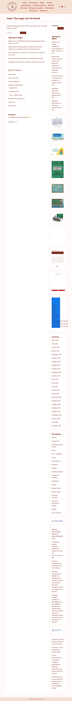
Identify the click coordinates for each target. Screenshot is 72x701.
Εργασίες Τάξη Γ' (56, 492)
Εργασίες (50, 5)
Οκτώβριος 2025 (56, 369)
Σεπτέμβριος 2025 (56, 372)
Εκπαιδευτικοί (13, 91)
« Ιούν (57, 267)
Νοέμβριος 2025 (56, 365)
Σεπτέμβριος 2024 (56, 415)
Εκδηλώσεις (55, 465)
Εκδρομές (10, 106)
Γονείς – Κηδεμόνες (14, 95)
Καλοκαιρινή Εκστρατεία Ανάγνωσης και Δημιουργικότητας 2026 (25, 58)
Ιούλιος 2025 (55, 379)
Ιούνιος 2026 (55, 340)
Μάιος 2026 (55, 344)
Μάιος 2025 (55, 387)
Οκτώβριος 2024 (56, 411)
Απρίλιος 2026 (55, 347)
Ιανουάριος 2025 (56, 401)
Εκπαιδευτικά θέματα (39, 5)
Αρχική (25, 3)
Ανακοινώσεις (33, 11)
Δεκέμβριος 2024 (56, 404)
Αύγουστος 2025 (56, 376)
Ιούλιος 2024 (55, 422)
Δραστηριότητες (26, 5)
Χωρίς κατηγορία (12, 81)
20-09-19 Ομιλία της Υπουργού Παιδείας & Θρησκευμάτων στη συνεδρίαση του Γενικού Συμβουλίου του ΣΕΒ (57, 682)
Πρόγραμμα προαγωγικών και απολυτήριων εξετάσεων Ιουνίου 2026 (26, 62)
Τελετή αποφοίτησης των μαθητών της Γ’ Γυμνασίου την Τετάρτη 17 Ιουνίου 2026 (57, 80)
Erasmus (49, 3)
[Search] (64, 6)
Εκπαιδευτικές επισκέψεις (15, 99)
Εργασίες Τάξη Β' (56, 488)
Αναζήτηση (55, 26)
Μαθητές (11, 88)
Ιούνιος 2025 (55, 383)
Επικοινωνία (43, 11)
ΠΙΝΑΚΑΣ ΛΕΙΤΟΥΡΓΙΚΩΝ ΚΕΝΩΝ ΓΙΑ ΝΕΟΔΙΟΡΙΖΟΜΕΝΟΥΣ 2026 (57, 534)
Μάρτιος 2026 (55, 351)
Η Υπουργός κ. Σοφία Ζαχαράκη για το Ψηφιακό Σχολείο (57, 649)
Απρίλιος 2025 (55, 390)
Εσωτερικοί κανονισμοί (55, 496)
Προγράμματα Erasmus (57, 140)
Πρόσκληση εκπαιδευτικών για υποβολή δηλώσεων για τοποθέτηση (57, 564)
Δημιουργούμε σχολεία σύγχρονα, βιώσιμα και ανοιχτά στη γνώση (58, 641)
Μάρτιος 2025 (55, 394)
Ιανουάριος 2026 (56, 358)
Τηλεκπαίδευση (49, 8)
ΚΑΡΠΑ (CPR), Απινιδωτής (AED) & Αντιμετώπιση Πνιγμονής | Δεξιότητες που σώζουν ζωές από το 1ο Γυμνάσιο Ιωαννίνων (25, 48)
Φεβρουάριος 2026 (56, 354)
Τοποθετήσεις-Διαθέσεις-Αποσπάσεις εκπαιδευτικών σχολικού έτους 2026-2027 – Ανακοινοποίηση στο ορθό (57, 550)
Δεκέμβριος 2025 (56, 362)
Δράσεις (42, 3)
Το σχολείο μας (33, 3)
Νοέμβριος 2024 (56, 408)
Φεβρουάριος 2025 (56, 397)
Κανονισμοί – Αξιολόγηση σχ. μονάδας (31, 8)
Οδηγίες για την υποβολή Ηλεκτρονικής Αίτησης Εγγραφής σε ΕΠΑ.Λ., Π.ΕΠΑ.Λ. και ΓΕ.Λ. (57, 47)
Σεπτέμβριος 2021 (56, 426)
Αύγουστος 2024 (56, 419)
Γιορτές (10, 102)
